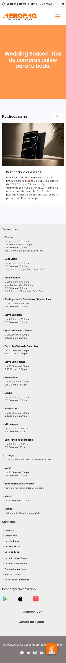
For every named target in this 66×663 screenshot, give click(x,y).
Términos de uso (13, 574)
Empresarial (11, 535)
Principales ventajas (15, 569)
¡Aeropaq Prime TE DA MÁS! (31, 4)
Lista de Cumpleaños (16, 563)
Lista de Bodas (13, 551)
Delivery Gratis (12, 546)
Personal (9, 530)
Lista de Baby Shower (16, 558)
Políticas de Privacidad (17, 579)
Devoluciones (12, 541)
